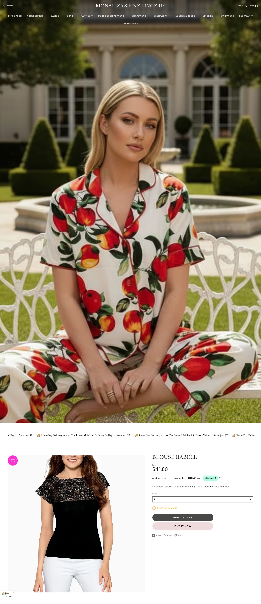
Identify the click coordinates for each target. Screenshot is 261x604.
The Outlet (129, 23)
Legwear (244, 16)
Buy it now (182, 526)
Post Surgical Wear (111, 16)
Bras (70, 16)
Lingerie (208, 16)
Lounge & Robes (185, 16)
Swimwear (227, 16)
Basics (55, 16)
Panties (85, 16)
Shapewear (139, 16)
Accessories (35, 16)
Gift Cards (15, 16)
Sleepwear (160, 16)
